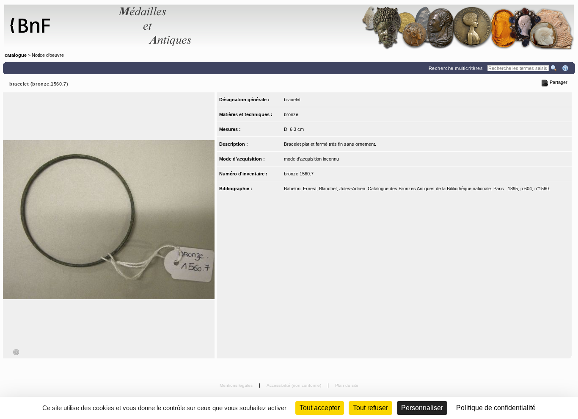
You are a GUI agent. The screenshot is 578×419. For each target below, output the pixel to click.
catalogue (16, 55)
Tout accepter (320, 407)
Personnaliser (422, 407)
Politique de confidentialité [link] (496, 407)
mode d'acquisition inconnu (311, 158)
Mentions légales (237, 385)
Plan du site (346, 385)
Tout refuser (370, 407)
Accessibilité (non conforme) (294, 385)
